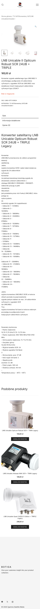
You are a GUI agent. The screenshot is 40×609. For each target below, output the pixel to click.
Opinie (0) (6, 125)
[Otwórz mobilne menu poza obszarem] (37, 4)
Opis (4, 116)
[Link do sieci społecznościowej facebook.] (2, 602)
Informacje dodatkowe (11, 121)
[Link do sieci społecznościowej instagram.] (12, 602)
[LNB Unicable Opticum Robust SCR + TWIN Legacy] (20, 414)
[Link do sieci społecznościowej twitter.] (7, 602)
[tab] (20, 115)
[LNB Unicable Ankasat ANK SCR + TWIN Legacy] (20, 457)
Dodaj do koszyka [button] (20, 439)
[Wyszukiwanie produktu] (2, 4)
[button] (36, 26)
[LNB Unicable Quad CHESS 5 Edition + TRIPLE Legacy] (20, 500)
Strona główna (6, 16)
